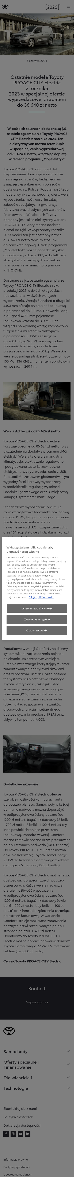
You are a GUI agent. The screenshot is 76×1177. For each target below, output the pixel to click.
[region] (37, 588)
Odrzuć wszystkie (36, 630)
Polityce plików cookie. (41, 597)
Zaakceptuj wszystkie (37, 619)
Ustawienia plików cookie (37, 608)
